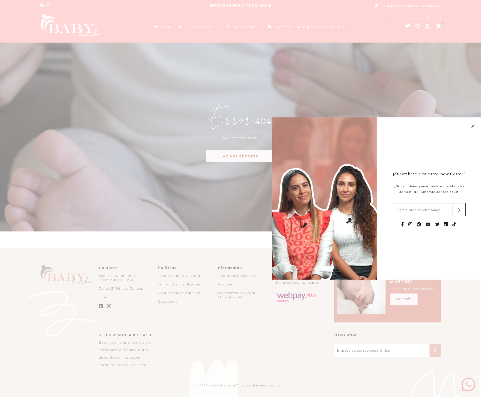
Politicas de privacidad (179, 275)
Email (104, 297)
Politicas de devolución (179, 293)
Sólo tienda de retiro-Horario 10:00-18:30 (118, 277)
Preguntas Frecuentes (237, 275)
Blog (395, 18)
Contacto (433, 18)
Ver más (404, 299)
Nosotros (412, 18)
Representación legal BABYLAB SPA (236, 295)
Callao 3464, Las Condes (121, 288)
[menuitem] (162, 26)
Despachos (167, 301)
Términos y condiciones (179, 284)
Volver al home (240, 156)
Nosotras (225, 284)
